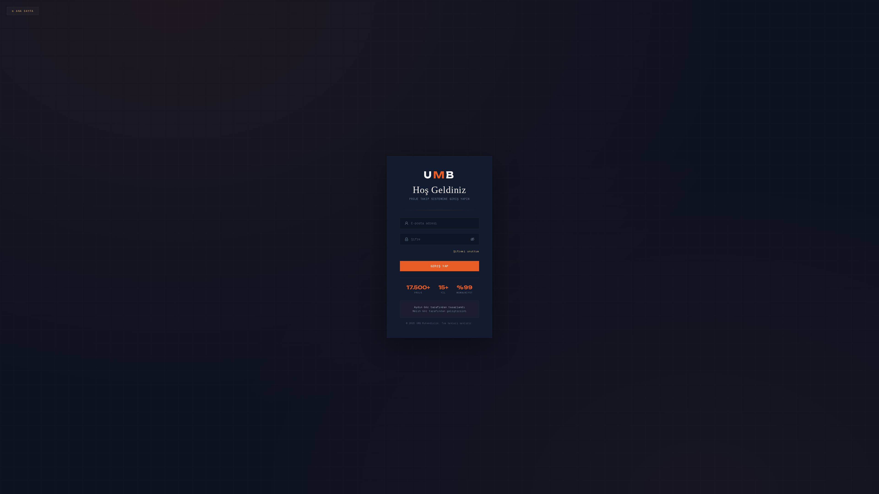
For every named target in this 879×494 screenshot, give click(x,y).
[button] (472, 239)
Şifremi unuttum (466, 251)
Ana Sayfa (25, 11)
